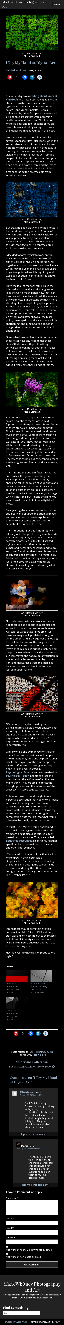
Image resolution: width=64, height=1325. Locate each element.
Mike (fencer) (27, 1092)
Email (10, 1227)
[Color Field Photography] (17, 976)
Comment (12, 1197)
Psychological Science (19, 772)
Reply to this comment (34, 1134)
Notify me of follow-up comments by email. (29, 1249)
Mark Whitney (17, 70)
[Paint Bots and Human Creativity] (41, 976)
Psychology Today (17, 775)
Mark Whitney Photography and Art (32, 1287)
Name (10, 1218)
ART (32, 1051)
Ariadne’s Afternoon (34, 1062)
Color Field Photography (12, 985)
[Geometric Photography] (17, 1003)
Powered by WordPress (15, 1321)
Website (10, 1237)
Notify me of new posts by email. (23, 1256)
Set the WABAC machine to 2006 (30, 1067)
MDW (57, 1321)
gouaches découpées (19, 840)
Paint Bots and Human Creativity (39, 985)
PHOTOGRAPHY (44, 1051)
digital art (40, 1054)
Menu (57, 4)
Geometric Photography (12, 1012)
